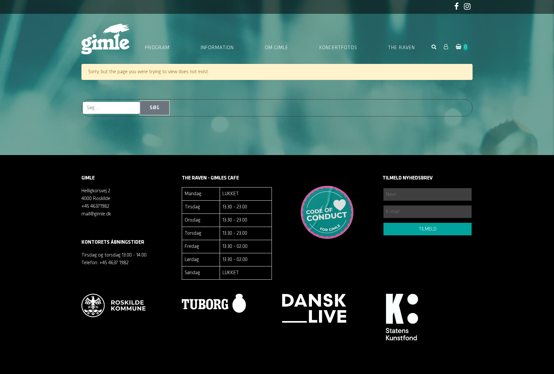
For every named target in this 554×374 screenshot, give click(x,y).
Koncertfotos (338, 47)
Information (217, 47)
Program (157, 47)
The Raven (401, 47)
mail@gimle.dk (96, 214)
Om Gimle (276, 47)
